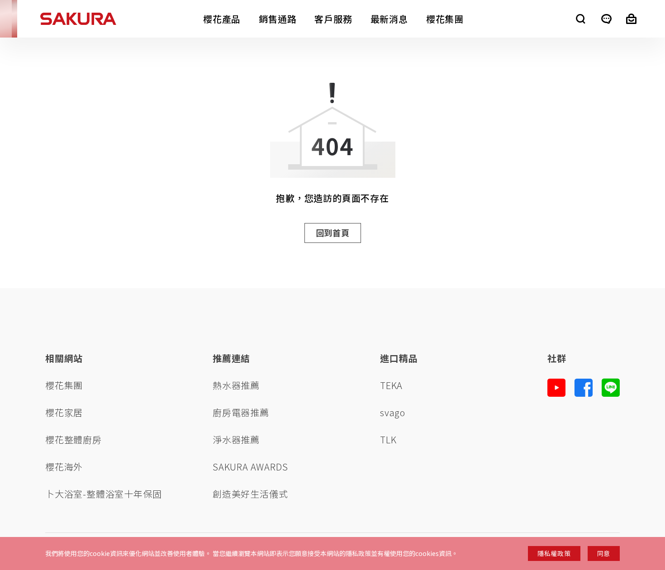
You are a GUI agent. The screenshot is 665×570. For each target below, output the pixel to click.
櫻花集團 (445, 18)
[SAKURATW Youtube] (556, 388)
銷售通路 (277, 18)
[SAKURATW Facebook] (584, 388)
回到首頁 (333, 232)
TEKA (391, 385)
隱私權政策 (554, 553)
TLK (388, 439)
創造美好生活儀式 (250, 493)
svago (392, 412)
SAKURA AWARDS (250, 466)
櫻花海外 (64, 466)
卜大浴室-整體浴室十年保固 (103, 493)
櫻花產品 (222, 18)
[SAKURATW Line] (611, 388)
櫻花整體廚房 (73, 439)
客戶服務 (333, 18)
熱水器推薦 (236, 385)
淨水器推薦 (236, 439)
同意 (603, 553)
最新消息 (389, 18)
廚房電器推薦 (241, 412)
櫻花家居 (64, 412)
